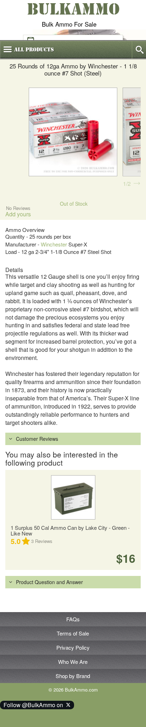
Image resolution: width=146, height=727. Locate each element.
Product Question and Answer (49, 582)
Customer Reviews (37, 438)
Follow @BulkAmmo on (35, 705)
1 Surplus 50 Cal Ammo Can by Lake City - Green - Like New (70, 530)
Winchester (54, 244)
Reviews (41, 541)
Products (34, 49)
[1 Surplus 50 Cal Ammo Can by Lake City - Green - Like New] (73, 497)
